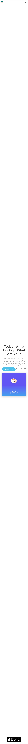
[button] (26, 2)
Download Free (9, 369)
